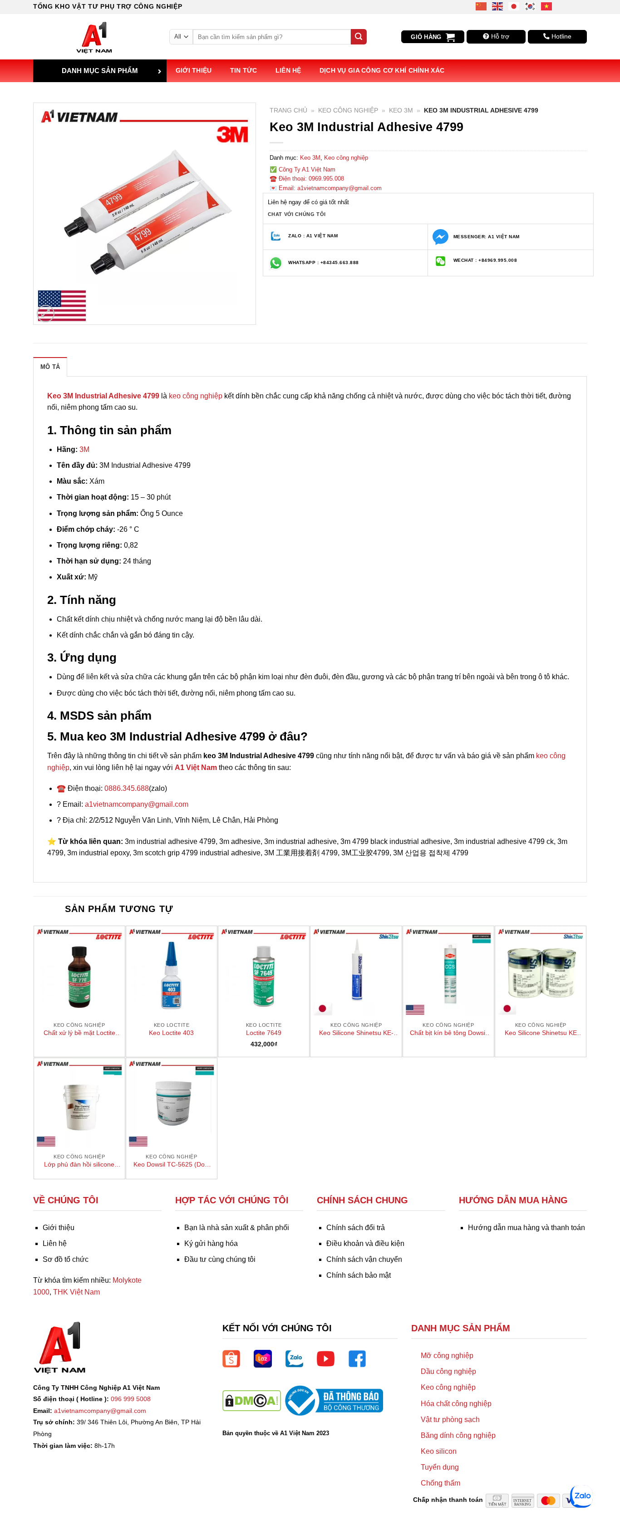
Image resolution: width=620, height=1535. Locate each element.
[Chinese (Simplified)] (481, 6)
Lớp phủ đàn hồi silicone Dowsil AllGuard (79, 1165)
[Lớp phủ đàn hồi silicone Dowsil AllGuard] (79, 1103)
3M (84, 449)
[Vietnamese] (547, 6)
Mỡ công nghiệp (447, 1355)
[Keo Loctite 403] (171, 971)
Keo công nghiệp (348, 110)
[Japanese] (514, 6)
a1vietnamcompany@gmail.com (136, 804)
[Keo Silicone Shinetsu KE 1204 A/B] (540, 971)
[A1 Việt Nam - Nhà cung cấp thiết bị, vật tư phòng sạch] (94, 36)
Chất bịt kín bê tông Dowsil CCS (448, 1033)
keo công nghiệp (195, 396)
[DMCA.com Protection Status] (251, 1400)
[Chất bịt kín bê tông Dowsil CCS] (448, 971)
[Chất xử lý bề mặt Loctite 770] (79, 971)
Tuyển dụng (440, 1467)
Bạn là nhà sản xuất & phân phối (236, 1227)
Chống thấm (440, 1483)
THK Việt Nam (76, 1292)
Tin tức (243, 70)
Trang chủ (288, 110)
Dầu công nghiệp (448, 1371)
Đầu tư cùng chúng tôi (220, 1259)
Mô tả (50, 366)
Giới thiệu (194, 70)
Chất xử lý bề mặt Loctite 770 (79, 1033)
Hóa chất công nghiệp (456, 1403)
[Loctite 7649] (263, 971)
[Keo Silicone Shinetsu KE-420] (355, 971)
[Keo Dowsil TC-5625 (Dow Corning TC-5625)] (171, 1103)
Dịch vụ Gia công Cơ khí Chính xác (382, 70)
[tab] (50, 366)
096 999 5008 (131, 1399)
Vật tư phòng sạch (450, 1419)
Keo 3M (401, 110)
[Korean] (530, 6)
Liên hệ (288, 70)
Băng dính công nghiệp (458, 1435)
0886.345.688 (126, 788)
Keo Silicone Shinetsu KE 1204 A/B (541, 1033)
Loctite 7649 (263, 1032)
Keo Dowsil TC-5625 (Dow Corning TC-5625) (171, 1165)
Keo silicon (439, 1451)
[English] (498, 6)
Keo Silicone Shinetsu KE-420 (356, 1033)
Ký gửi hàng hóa (211, 1243)
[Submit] (358, 36)
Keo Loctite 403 (171, 1032)
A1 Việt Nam (196, 767)
